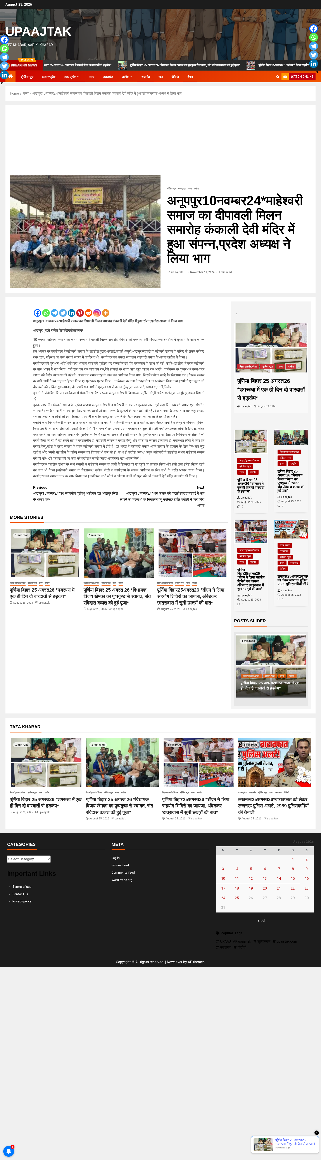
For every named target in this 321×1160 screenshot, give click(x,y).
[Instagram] (97, 309)
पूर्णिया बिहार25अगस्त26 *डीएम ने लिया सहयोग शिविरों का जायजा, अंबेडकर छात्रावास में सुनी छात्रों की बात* (190, 596)
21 (279, 888)
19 (251, 888)
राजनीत (146, 77)
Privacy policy (21, 901)
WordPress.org (122, 880)
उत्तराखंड (108, 77)
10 (223, 878)
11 (237, 878)
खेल (161, 77)
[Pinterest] (80, 309)
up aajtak (177, 272)
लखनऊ (294, 562)
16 (307, 878)
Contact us (20, 894)
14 (279, 878)
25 (237, 898)
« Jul (261, 921)
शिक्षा (190, 77)
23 (307, 888)
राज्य (91, 77)
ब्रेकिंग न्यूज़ (27, 77)
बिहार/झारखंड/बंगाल (18, 583)
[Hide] (1, 83)
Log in (116, 858)
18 (237, 888)
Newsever (174, 962)
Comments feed (123, 872)
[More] (105, 309)
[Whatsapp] (46, 309)
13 (265, 878)
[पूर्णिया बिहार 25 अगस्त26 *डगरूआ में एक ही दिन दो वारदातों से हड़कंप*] (45, 553)
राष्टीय (125, 77)
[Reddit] (88, 309)
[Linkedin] (71, 309)
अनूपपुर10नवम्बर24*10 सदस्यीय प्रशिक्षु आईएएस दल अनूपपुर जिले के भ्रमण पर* (75, 493)
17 (223, 888)
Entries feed (120, 865)
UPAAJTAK (38, 31)
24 (223, 898)
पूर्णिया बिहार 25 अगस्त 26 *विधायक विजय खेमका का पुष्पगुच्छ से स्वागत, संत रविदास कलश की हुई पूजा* (139, 65)
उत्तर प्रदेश (70, 77)
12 (251, 878)
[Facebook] (37, 309)
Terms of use (21, 886)
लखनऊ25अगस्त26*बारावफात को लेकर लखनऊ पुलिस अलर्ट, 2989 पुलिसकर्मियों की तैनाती (273, 806)
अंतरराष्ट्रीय (48, 77)
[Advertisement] (160, 142)
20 (265, 888)
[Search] (277, 77)
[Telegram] (54, 309)
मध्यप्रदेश (182, 188)
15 (293, 878)
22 (293, 888)
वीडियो (175, 77)
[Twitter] (63, 309)
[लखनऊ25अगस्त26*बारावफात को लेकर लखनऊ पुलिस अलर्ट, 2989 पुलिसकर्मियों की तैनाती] (274, 762)
